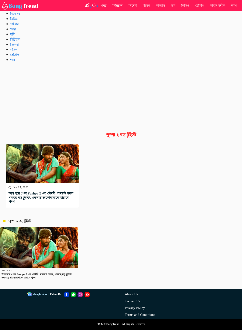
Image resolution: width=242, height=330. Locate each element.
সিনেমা (133, 5)
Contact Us (132, 301)
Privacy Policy (135, 308)
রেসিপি (199, 5)
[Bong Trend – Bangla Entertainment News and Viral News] (21, 5)
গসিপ (146, 5)
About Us (131, 294)
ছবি (173, 5)
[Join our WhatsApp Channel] (73, 294)
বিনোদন (15, 14)
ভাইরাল (160, 5)
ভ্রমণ (234, 5)
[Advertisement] (121, 94)
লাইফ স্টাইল (217, 5)
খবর (103, 5)
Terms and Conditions (140, 314)
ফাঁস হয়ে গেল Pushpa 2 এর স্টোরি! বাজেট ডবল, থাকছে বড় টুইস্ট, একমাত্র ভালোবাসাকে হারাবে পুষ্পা (41, 197)
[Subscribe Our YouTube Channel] (87, 294)
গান (12, 60)
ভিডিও (185, 5)
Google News (40, 294)
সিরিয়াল (117, 5)
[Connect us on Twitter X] (80, 294)
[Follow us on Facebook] (66, 294)
